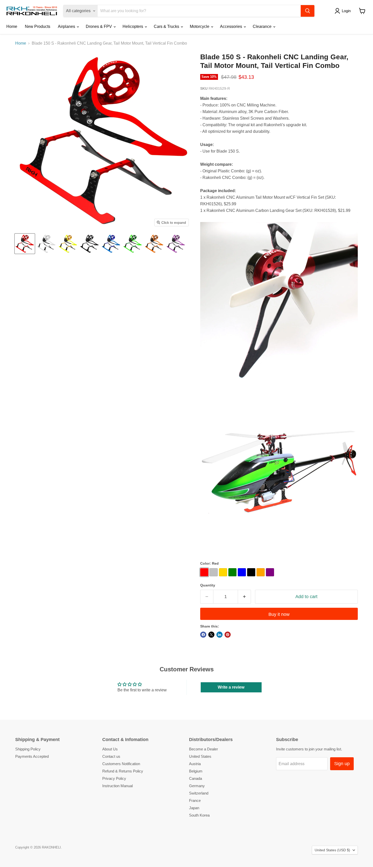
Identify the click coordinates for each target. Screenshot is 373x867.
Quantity (207, 585)
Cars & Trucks (167, 26)
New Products (37, 26)
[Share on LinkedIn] (219, 635)
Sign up (342, 763)
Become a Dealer (203, 749)
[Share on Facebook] (203, 635)
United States (200, 756)
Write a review (231, 687)
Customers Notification (121, 764)
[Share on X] (211, 635)
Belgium (195, 771)
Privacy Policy (114, 778)
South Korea (199, 815)
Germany (197, 786)
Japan (194, 808)
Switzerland (198, 793)
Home (11, 26)
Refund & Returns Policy (122, 771)
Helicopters (133, 26)
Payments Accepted (32, 756)
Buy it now (279, 614)
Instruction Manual (117, 786)
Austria (195, 764)
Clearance (263, 26)
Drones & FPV (99, 26)
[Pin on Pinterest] (228, 635)
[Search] (307, 11)
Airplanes (67, 26)
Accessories (231, 26)
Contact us (111, 756)
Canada (195, 778)
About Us (110, 749)
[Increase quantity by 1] (244, 597)
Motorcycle (200, 26)
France (195, 800)
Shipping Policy (28, 749)
